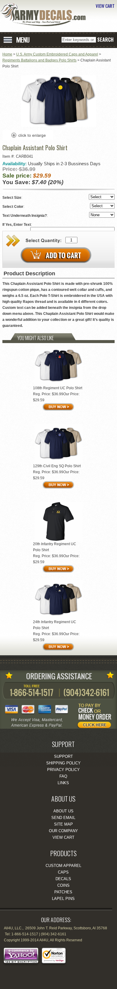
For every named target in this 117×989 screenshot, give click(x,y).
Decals (63, 879)
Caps (63, 872)
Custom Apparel (63, 865)
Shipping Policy (63, 763)
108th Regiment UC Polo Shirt (57, 388)
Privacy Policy (63, 769)
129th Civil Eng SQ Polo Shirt (57, 466)
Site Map (63, 824)
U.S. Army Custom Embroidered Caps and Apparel (57, 54)
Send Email (63, 817)
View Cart (63, 837)
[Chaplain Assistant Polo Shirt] (58, 126)
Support (63, 756)
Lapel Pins (63, 898)
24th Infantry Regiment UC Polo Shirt (54, 625)
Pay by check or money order (97, 714)
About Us (63, 811)
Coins (63, 885)
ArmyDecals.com (45, 14)
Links (63, 783)
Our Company (63, 831)
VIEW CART (105, 5)
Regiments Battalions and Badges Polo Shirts (39, 60)
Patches (63, 892)
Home (7, 54)
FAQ (63, 776)
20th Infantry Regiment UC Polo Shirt (54, 547)
